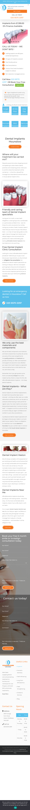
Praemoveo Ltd (22, 764)
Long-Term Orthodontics (20, 696)
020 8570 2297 (14, 318)
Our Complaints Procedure (7, 766)
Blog (18, 714)
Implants (19, 681)
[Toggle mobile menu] (28, 5)
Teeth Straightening (21, 703)
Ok (15, 807)
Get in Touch (16, 11)
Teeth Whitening (21, 691)
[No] (28, 805)
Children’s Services (20, 709)
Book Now (19, 85)
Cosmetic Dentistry (19, 686)
